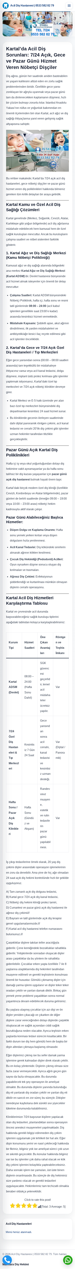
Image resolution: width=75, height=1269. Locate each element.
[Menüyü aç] (69, 5)
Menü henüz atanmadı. (19, 1232)
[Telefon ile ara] (7, 1260)
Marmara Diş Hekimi (15, 1264)
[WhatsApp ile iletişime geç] (68, 1260)
